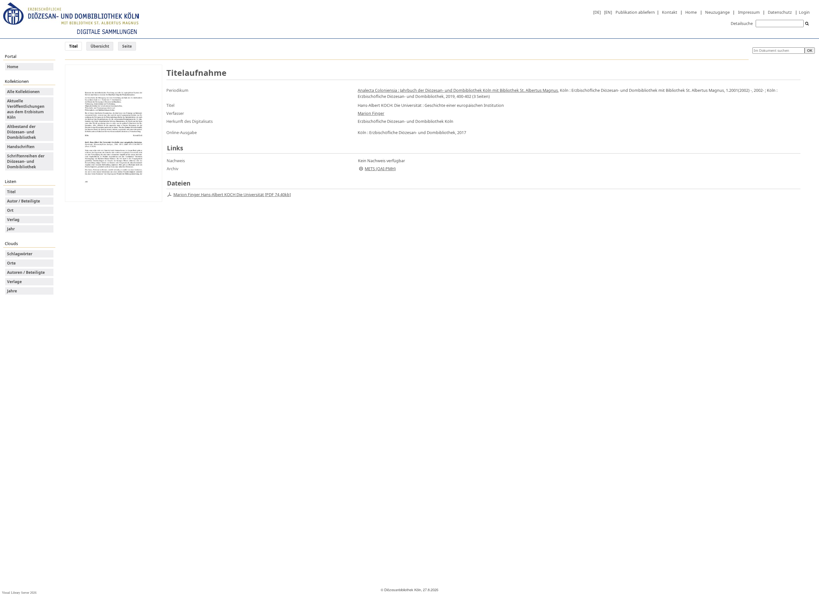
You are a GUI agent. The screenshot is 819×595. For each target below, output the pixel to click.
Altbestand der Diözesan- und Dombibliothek (21, 132)
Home (691, 12)
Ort (10, 210)
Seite (127, 46)
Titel (11, 191)
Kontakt (669, 12)
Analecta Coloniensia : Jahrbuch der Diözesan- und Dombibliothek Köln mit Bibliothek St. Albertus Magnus (458, 90)
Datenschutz (780, 12)
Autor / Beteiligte (23, 201)
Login (804, 12)
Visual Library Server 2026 (19, 592)
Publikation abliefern (635, 12)
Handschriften (21, 146)
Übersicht (100, 46)
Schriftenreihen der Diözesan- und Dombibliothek (25, 161)
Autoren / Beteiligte (26, 272)
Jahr (11, 229)
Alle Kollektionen (23, 91)
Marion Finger (371, 113)
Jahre (12, 291)
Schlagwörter (19, 254)
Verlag (13, 219)
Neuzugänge (717, 12)
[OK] (807, 24)
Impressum (749, 12)
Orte (11, 263)
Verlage (14, 281)
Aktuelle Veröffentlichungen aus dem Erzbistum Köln (25, 109)
